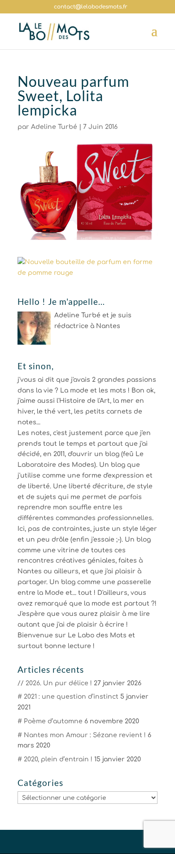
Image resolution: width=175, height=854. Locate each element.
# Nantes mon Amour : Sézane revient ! (82, 735)
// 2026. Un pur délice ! (55, 683)
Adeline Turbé (54, 127)
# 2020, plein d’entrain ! (55, 759)
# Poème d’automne (50, 721)
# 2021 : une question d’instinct (68, 696)
